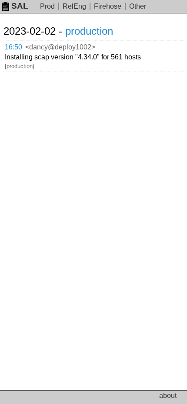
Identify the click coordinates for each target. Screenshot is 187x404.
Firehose (107, 6)
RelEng (74, 6)
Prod (47, 6)
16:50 (13, 47)
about (168, 395)
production (89, 31)
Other (137, 6)
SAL (19, 5)
